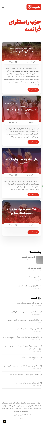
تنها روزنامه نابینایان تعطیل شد (28, 303)
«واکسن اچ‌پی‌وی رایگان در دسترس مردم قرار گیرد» (21, 366)
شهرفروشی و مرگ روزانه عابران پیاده (26, 383)
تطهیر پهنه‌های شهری (33, 268)
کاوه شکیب (29, 62)
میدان (29, 122)
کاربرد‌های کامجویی (28, 257)
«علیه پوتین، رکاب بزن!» (30, 357)
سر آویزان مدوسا (35, 276)
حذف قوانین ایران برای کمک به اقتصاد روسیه (23, 320)
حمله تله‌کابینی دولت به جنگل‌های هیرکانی (24, 374)
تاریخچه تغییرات (17, 415)
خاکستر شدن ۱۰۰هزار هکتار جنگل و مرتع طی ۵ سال (21, 337)
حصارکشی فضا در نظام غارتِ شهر (27, 328)
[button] (3, 6)
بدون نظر (11, 62)
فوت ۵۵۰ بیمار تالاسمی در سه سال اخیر (25, 311)
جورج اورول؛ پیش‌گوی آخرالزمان (29, 285)
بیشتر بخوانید (33, 90)
